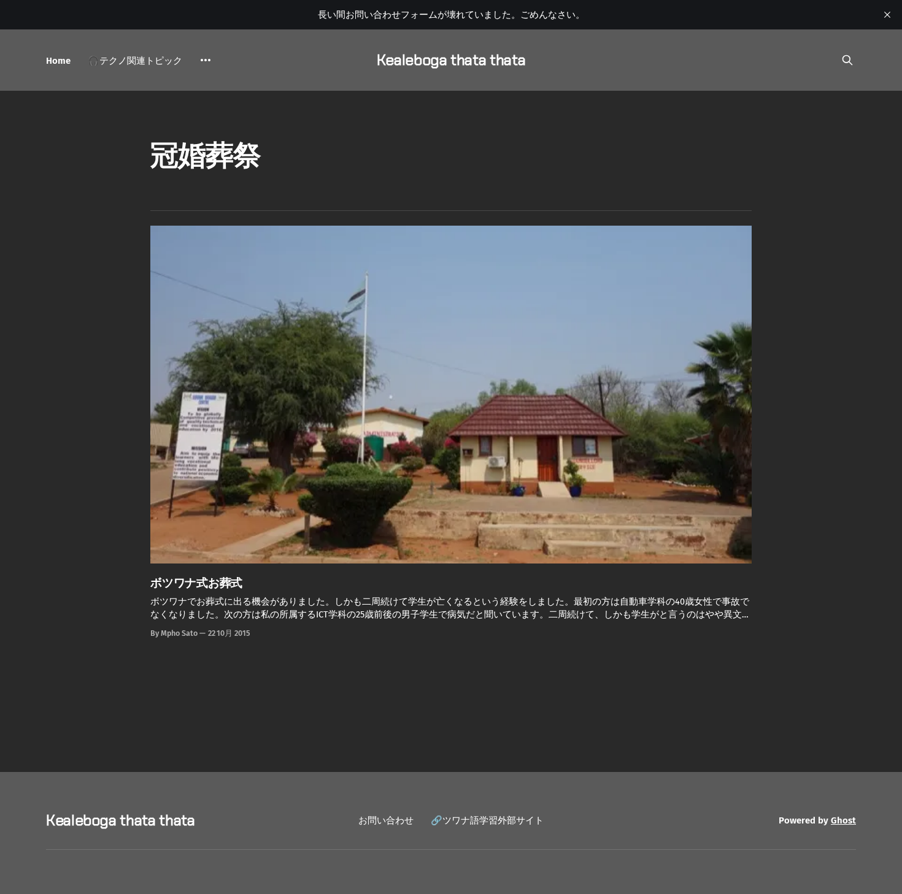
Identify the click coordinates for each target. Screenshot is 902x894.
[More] (205, 60)
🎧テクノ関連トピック (135, 60)
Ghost (843, 820)
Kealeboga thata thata (451, 59)
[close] (887, 15)
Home (58, 60)
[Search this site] (847, 60)
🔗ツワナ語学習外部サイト (487, 820)
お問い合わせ (386, 820)
